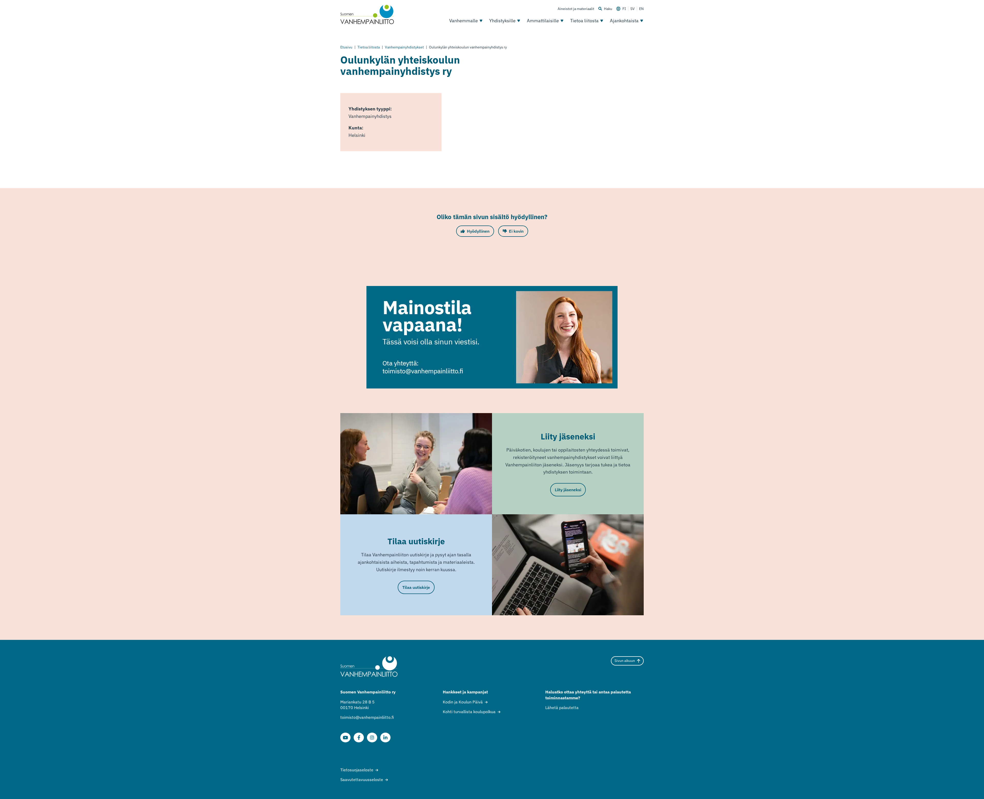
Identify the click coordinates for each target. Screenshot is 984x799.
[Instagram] (372, 737)
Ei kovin (516, 231)
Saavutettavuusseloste (361, 779)
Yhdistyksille (502, 21)
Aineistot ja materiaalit (576, 8)
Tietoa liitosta (584, 21)
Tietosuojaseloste (356, 769)
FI (624, 8)
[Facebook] (359, 737)
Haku (608, 8)
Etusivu (346, 47)
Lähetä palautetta (562, 707)
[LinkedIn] (385, 737)
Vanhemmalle (463, 21)
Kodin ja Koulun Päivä (463, 701)
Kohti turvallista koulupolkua (469, 711)
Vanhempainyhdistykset (404, 47)
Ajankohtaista (624, 21)
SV (632, 8)
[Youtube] (345, 737)
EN (641, 8)
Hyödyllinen (478, 231)
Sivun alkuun (624, 660)
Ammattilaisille (543, 21)
